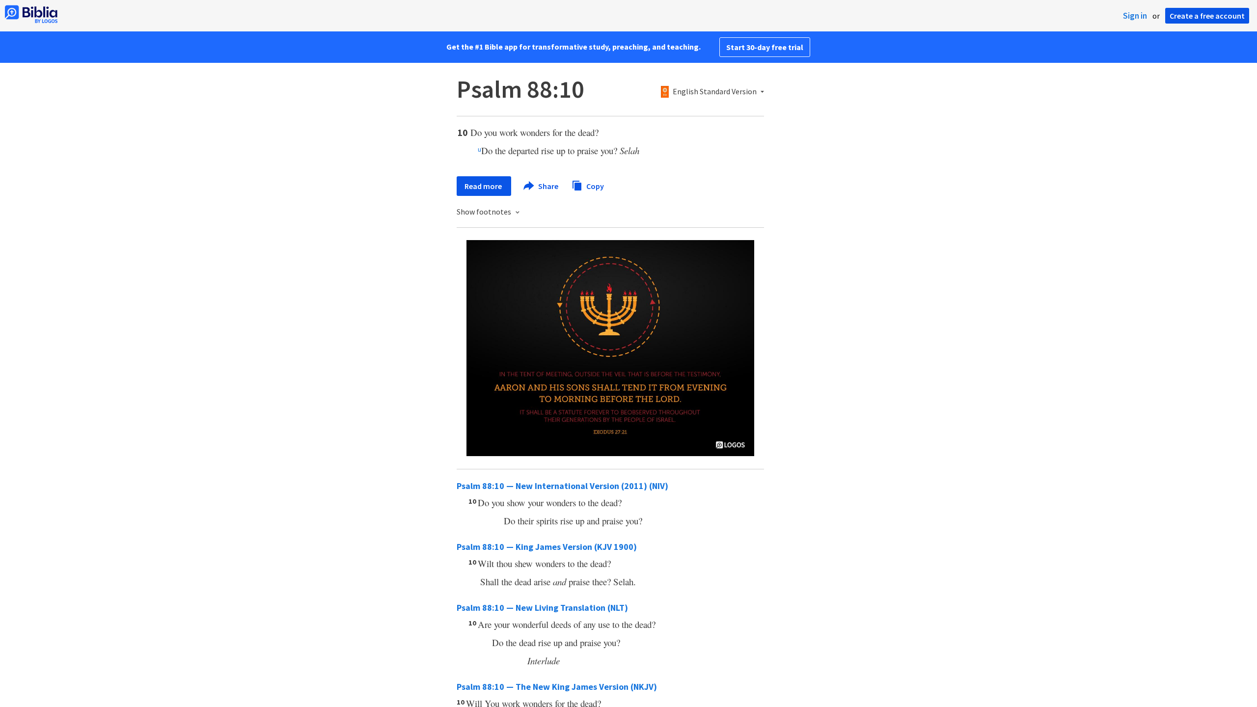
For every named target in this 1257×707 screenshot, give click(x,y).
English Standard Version (715, 91)
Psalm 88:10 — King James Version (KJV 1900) (547, 546)
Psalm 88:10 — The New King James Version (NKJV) (557, 686)
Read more (484, 186)
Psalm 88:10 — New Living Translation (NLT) (542, 607)
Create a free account (1207, 16)
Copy (594, 185)
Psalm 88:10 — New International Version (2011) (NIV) (562, 485)
